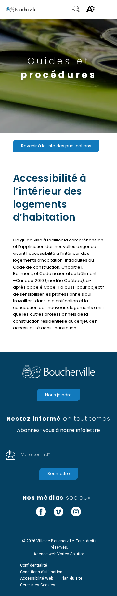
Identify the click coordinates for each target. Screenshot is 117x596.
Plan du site (71, 578)
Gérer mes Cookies (37, 585)
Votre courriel (35, 454)
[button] (106, 9)
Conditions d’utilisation (41, 572)
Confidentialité (33, 565)
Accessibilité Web (36, 578)
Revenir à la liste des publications (56, 146)
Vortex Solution (71, 554)
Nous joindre (58, 395)
